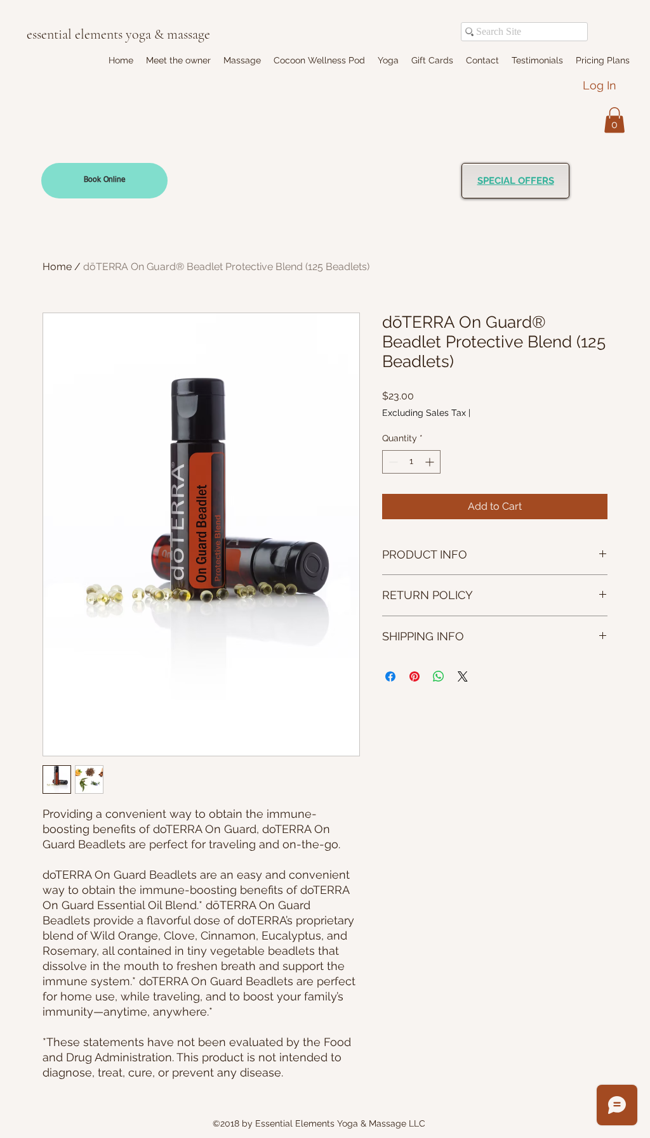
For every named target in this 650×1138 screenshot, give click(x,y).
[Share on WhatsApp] (438, 676)
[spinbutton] (411, 462)
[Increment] (431, 462)
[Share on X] (462, 676)
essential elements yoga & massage (118, 34)
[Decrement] (392, 462)
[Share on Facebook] (390, 676)
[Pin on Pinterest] (414, 676)
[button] (242, 60)
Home (57, 267)
